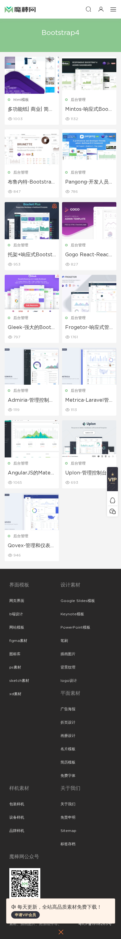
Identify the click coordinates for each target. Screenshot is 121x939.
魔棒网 (20, 9)
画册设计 (67, 736)
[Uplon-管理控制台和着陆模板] (89, 438)
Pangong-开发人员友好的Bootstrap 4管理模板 (87, 182)
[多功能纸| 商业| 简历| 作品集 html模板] (32, 75)
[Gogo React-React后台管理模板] (89, 220)
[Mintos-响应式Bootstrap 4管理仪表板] (89, 75)
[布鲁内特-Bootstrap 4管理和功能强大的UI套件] (32, 148)
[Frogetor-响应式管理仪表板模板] (89, 293)
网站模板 (16, 627)
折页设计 (67, 722)
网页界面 (16, 601)
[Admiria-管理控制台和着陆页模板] (32, 366)
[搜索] (88, 9)
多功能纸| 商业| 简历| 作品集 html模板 (31, 109)
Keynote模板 (72, 614)
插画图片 (67, 654)
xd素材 (15, 694)
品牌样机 (16, 831)
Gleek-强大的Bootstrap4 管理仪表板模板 (32, 328)
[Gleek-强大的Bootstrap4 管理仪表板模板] (32, 293)
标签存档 (67, 844)
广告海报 (67, 709)
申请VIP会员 (25, 915)
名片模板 (67, 749)
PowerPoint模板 (75, 627)
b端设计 (16, 614)
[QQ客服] (112, 500)
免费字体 (67, 775)
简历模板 (67, 762)
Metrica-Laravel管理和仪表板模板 (87, 400)
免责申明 (67, 817)
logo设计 (68, 680)
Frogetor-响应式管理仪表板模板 (87, 328)
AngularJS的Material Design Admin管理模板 (31, 473)
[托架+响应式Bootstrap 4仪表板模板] (32, 220)
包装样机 (16, 804)
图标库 (14, 654)
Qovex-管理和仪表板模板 (31, 546)
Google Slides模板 (77, 601)
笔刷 (64, 641)
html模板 (21, 100)
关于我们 (67, 804)
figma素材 (18, 641)
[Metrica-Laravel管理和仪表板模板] (89, 366)
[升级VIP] (112, 481)
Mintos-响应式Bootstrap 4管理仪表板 (89, 109)
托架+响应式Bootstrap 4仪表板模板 (31, 255)
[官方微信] (112, 511)
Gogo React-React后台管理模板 (88, 255)
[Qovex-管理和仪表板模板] (32, 511)
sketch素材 (19, 680)
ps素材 (15, 667)
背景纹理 (67, 667)
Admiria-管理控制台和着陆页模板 (31, 400)
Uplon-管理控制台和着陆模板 (88, 473)
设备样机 (16, 817)
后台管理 (78, 100)
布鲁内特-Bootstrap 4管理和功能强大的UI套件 (31, 182)
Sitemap (68, 831)
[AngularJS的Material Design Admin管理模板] (32, 438)
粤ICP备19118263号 (95, 924)
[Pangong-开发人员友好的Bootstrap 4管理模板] (89, 148)
